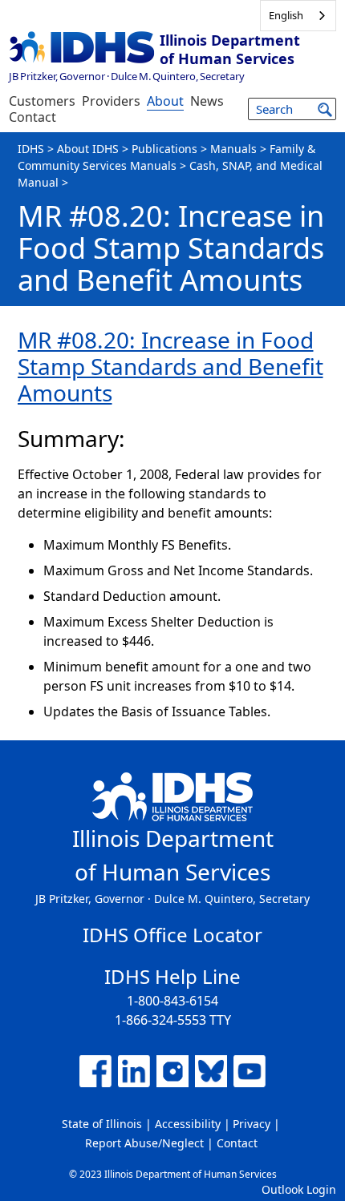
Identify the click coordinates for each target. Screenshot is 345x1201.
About (165, 101)
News (207, 101)
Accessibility (188, 1123)
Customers (42, 101)
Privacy (251, 1123)
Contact (32, 117)
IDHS (31, 148)
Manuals (233, 148)
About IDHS (88, 148)
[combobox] (298, 15)
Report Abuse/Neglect (144, 1143)
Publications (164, 148)
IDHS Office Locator (172, 934)
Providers (111, 101)
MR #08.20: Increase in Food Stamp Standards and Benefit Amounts (170, 366)
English (286, 15)
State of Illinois (102, 1123)
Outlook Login (299, 1189)
